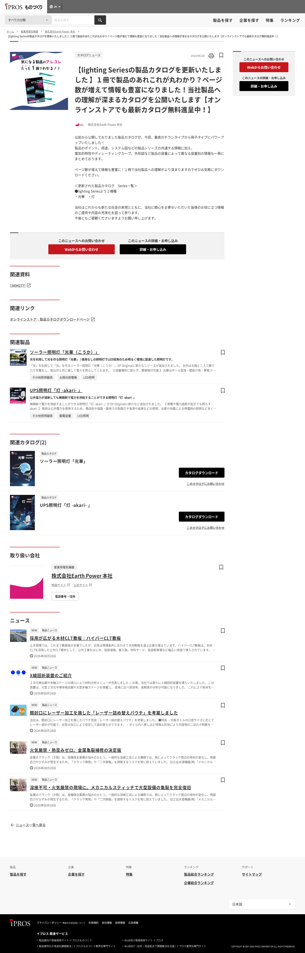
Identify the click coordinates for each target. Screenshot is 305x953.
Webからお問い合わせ (81, 249)
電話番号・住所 (65, 596)
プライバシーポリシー (49, 922)
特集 (270, 20)
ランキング (290, 20)
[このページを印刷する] (211, 55)
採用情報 (120, 922)
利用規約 (94, 922)
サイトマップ (252, 874)
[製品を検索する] (100, 20)
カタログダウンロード (201, 472)
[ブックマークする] (223, 352)
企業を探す (249, 20)
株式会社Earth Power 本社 (81, 575)
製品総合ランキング (199, 874)
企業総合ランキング (199, 882)
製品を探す (223, 20)
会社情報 (107, 922)
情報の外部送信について (73, 923)
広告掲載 (133, 922)
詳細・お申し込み (153, 249)
